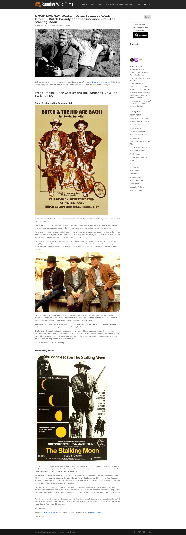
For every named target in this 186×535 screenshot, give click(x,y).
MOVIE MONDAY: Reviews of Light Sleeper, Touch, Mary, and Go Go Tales (140, 95)
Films (84, 5)
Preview (133, 164)
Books (93, 5)
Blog (100, 5)
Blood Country (135, 125)
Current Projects (136, 138)
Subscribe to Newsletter (140, 27)
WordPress (71, 532)
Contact (138, 5)
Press (132, 160)
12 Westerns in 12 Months (62, 25)
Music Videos (135, 154)
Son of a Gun (134, 174)
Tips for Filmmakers (137, 180)
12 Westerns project (51, 512)
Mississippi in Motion (138, 151)
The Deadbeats (135, 177)
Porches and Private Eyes (139, 157)
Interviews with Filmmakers (140, 147)
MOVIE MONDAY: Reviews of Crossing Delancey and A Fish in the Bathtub (140, 72)
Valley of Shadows (136, 190)
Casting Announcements (139, 131)
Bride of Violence (136, 128)
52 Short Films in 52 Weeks (140, 122)
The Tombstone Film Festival (118, 5)
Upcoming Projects (137, 187)
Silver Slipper (135, 170)
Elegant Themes (50, 532)
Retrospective (135, 167)
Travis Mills (40, 25)
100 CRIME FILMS (136, 115)
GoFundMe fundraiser (96, 512)
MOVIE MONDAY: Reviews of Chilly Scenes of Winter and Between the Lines (140, 103)
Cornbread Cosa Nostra (138, 135)
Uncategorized (135, 184)
